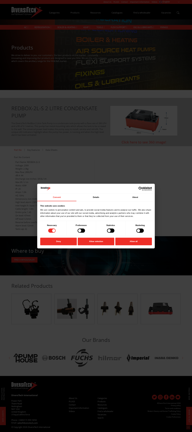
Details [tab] (96, 197)
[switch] (81, 230)
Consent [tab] (57, 197)
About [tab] (135, 197)
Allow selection (96, 241)
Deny (58, 241)
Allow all (134, 241)
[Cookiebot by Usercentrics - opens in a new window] (140, 189)
